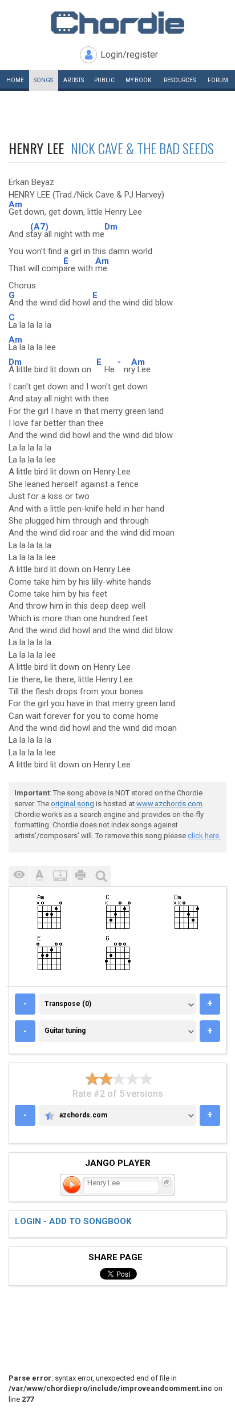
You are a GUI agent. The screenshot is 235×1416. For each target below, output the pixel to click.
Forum (218, 80)
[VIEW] (19, 876)
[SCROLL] (60, 876)
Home (15, 80)
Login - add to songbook (73, 1221)
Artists (73, 80)
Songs (43, 80)
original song (72, 803)
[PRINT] (80, 876)
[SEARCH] (101, 876)
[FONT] (39, 876)
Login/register (129, 54)
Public (104, 80)
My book (138, 80)
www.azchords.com (169, 803)
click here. (204, 835)
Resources (180, 80)
